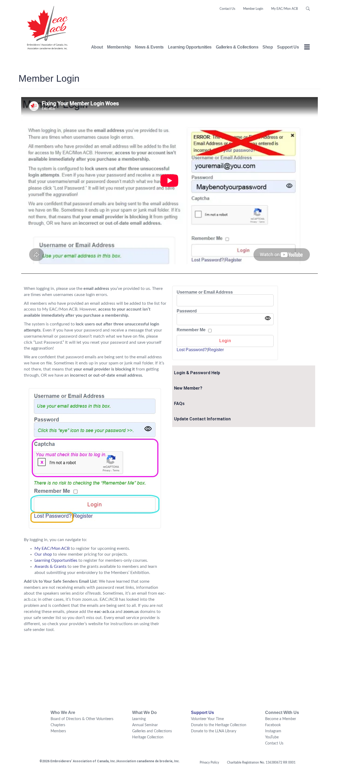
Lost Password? (192, 349)
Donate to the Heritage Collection (218, 725)
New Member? (188, 388)
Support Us (288, 47)
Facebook (273, 725)
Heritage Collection (147, 737)
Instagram (273, 731)
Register (216, 349)
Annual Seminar (145, 725)
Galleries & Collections (237, 47)
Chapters (58, 725)
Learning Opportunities (190, 47)
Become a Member (280, 719)
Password (187, 311)
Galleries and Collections (152, 731)
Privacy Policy (209, 762)
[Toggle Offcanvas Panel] (307, 48)
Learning (139, 719)
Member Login (253, 8)
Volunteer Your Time (207, 719)
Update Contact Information (202, 418)
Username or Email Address (205, 292)
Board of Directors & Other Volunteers (82, 719)
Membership (119, 47)
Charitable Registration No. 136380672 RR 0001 (261, 762)
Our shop (43, 554)
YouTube (272, 737)
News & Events (149, 47)
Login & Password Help (197, 372)
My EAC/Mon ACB (284, 8)
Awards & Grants (50, 566)
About (97, 47)
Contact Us (227, 8)
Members (58, 731)
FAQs (179, 403)
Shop (267, 47)
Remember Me (191, 330)
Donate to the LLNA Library (213, 731)
